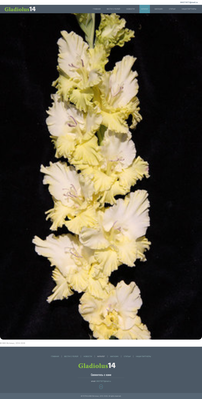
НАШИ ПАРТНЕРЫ (189, 9)
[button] (101, 176)
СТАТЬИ (172, 9)
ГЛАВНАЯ (96, 9)
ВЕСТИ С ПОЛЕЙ (113, 9)
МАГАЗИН (159, 9)
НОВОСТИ (130, 9)
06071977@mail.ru (189, 2)
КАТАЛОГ (144, 9)
